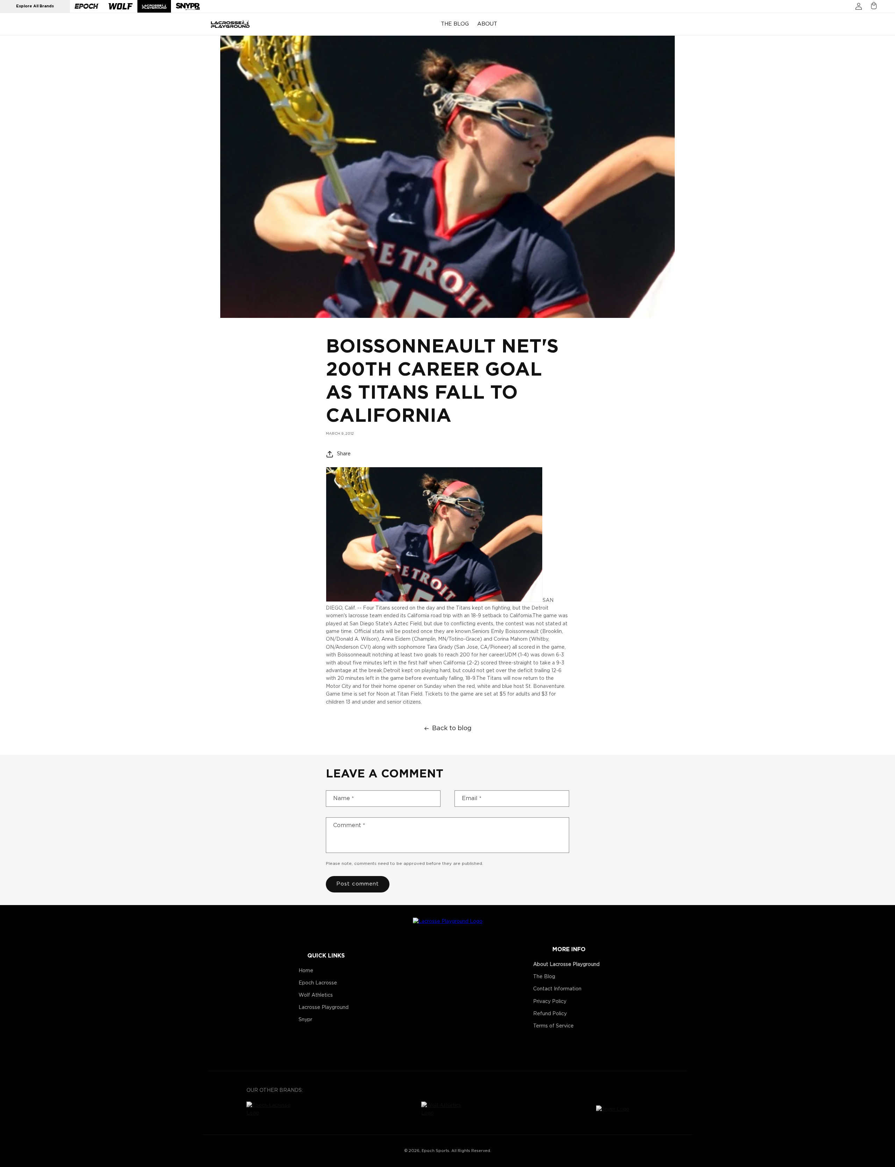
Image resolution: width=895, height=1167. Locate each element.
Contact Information (557, 989)
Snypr (305, 1019)
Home (306, 970)
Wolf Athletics (316, 995)
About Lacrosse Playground (566, 964)
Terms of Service (553, 1026)
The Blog (544, 976)
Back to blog (452, 728)
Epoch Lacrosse (318, 983)
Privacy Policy (549, 1001)
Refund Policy (550, 1013)
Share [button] (344, 453)
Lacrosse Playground (324, 1007)
